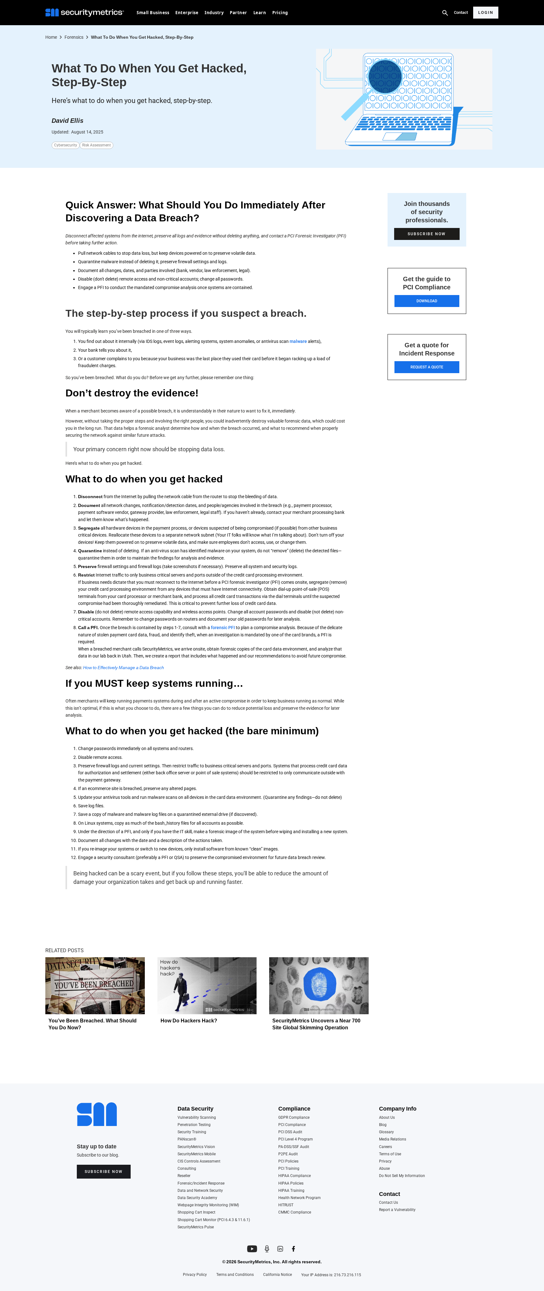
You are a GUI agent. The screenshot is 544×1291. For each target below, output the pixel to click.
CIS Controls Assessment (199, 1161)
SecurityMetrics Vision (196, 1147)
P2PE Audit (288, 1154)
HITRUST (285, 1205)
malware (298, 341)
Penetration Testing (194, 1125)
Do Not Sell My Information (402, 1176)
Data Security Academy (197, 1198)
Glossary (386, 1132)
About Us (387, 1118)
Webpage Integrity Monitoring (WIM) (208, 1205)
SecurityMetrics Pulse (196, 1227)
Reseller (184, 1176)
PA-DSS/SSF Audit (293, 1147)
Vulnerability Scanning (197, 1118)
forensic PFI (223, 627)
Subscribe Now (104, 1171)
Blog (383, 1125)
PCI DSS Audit (290, 1132)
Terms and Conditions (235, 1275)
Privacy (385, 1161)
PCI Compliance (292, 1125)
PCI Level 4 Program (295, 1139)
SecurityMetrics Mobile (197, 1154)
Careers (385, 1147)
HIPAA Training (291, 1191)
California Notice (277, 1275)
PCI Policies (288, 1161)
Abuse (384, 1169)
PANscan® (187, 1139)
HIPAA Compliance (294, 1176)
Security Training (192, 1132)
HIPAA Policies (290, 1183)
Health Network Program (299, 1198)
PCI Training (288, 1169)
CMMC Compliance (294, 1212)
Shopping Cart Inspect (196, 1212)
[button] (152, 12)
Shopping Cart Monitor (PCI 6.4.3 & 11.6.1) (214, 1220)
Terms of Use (390, 1154)
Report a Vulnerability (397, 1210)
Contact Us (388, 1203)
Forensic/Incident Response (201, 1183)
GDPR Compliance (293, 1118)
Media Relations (392, 1139)
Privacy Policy (195, 1275)
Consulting (187, 1169)
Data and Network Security (200, 1191)
